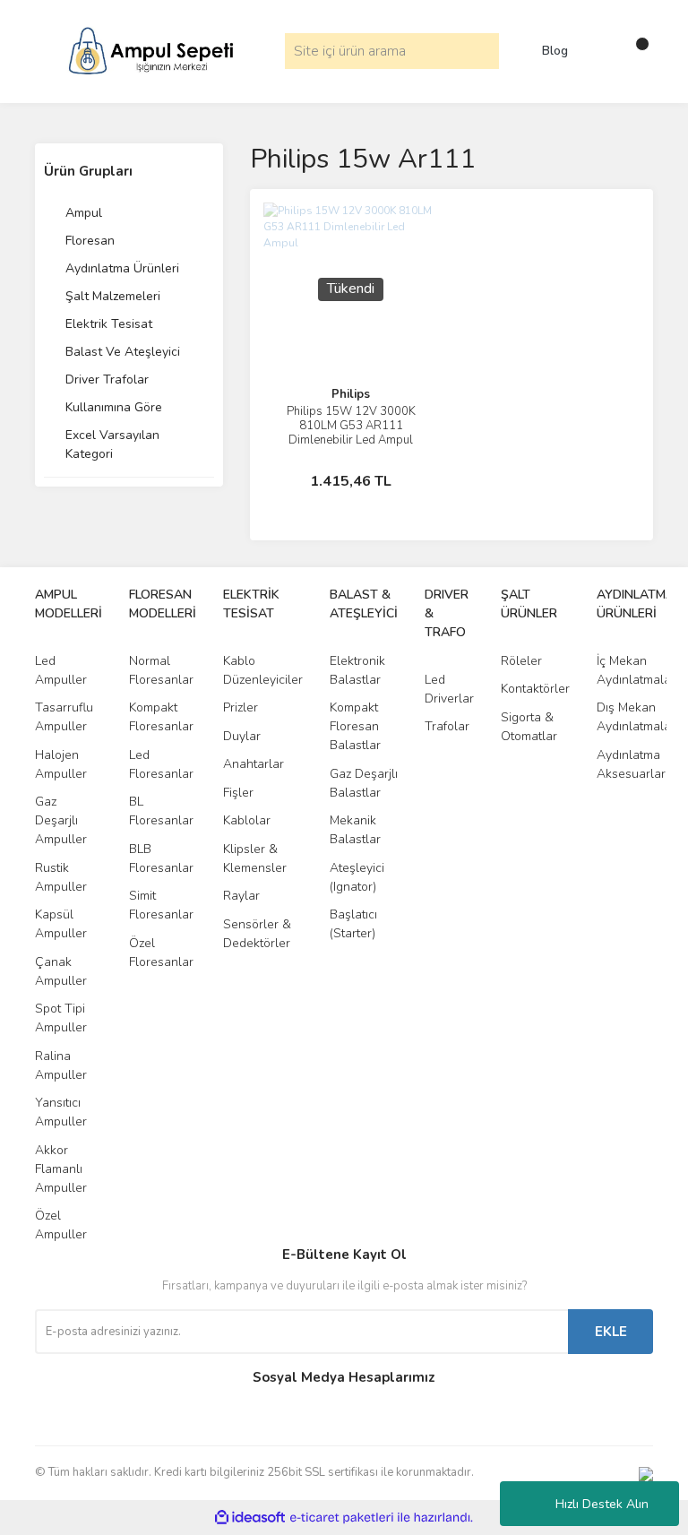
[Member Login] (599, 51)
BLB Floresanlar (161, 858)
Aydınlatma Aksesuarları (632, 764)
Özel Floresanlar (161, 952)
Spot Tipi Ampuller (61, 1018)
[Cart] (635, 51)
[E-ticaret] (341, 1518)
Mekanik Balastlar (355, 830)
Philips (350, 394)
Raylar (241, 895)
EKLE (611, 1332)
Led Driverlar (449, 689)
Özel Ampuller (61, 1225)
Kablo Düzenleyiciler (263, 670)
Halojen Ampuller (61, 764)
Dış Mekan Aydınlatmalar (636, 717)
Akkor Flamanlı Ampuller (61, 1169)
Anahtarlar (253, 763)
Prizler (240, 707)
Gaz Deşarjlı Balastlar (364, 783)
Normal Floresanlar (161, 670)
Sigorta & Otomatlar (529, 727)
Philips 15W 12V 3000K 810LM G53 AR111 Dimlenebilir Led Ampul (351, 425)
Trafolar (447, 726)
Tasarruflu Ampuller (64, 717)
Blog (555, 51)
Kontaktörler (535, 688)
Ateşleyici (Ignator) (357, 877)
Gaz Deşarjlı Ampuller (61, 820)
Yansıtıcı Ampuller (61, 1112)
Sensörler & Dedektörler (257, 934)
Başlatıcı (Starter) (353, 924)
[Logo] (151, 50)
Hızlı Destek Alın (602, 1504)
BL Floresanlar (161, 811)
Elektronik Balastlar (357, 670)
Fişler (238, 792)
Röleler (521, 660)
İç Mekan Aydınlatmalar (636, 670)
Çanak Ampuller (61, 971)
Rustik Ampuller (61, 877)
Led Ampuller (61, 670)
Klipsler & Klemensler (255, 858)
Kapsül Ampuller (61, 924)
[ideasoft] (250, 1517)
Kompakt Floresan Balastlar (355, 726)
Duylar (242, 736)
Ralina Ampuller (61, 1065)
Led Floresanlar (161, 764)
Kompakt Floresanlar (161, 717)
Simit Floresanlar (161, 905)
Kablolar (247, 820)
